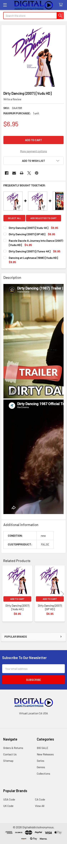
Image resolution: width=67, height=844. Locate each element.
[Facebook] (6, 173)
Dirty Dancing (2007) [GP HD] (27, 234)
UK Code (8, 805)
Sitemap (8, 760)
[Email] (14, 173)
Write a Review (12, 99)
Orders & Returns (13, 747)
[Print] (21, 173)
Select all (14, 218)
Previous (4, 593)
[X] (29, 173)
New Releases (45, 754)
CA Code (40, 799)
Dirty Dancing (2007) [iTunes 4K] (29, 251)
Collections (43, 773)
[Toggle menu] (5, 5)
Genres (41, 767)
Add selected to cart (43, 218)
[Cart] (61, 5)
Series (40, 760)
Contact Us (10, 754)
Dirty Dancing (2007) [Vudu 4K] (28, 227)
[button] (33, 161)
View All (39, 805)
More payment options (33, 151)
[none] (33, 57)
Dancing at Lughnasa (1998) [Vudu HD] (33, 257)
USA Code (9, 799)
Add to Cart (17, 599)
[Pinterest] (36, 173)
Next (62, 593)
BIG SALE (42, 747)
